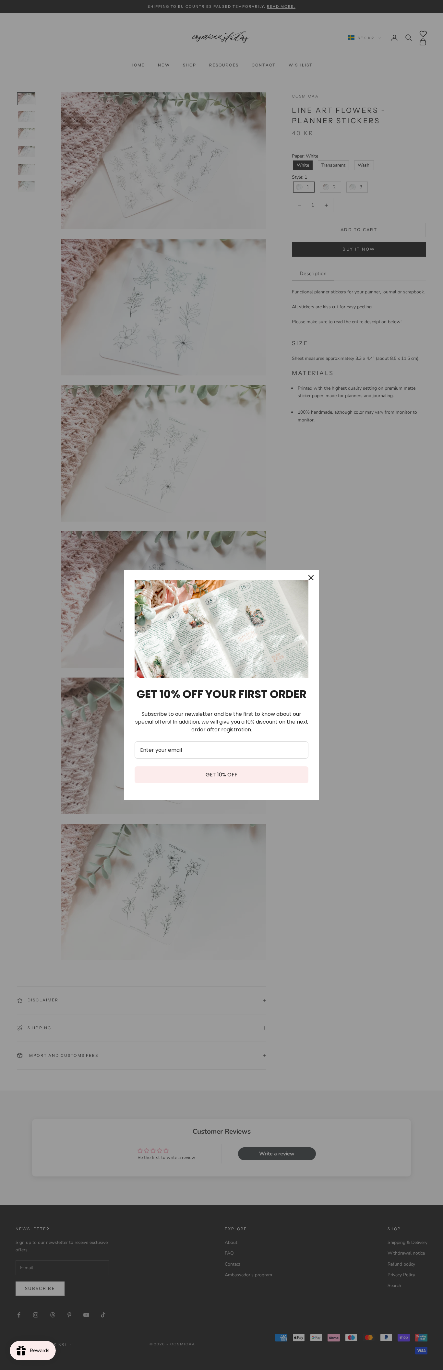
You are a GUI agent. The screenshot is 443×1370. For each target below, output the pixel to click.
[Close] (311, 577)
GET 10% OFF (221, 774)
